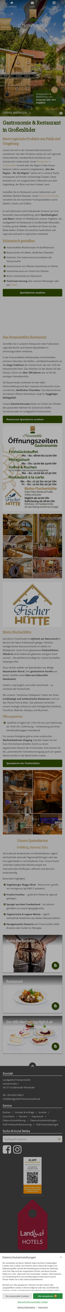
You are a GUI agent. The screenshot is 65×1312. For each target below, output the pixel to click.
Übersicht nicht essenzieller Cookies (32, 1302)
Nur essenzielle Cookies (17, 1296)
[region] (32, 1276)
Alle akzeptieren (45, 1296)
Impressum (43, 1307)
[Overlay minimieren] (61, 1257)
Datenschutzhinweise (26, 1307)
